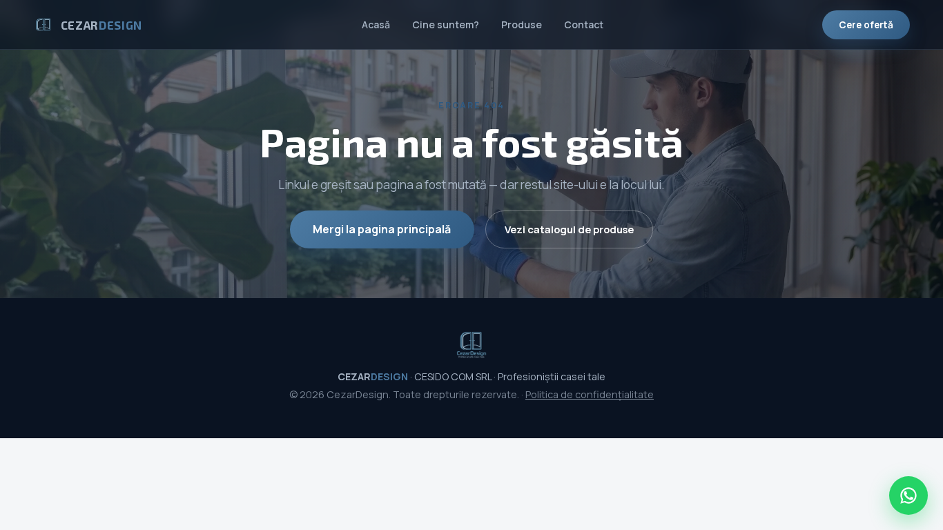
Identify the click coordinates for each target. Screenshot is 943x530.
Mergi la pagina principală (382, 229)
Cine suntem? (445, 24)
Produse (521, 24)
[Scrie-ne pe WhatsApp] (908, 495)
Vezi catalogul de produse (569, 229)
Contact (583, 24)
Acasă (376, 24)
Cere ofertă (866, 25)
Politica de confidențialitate (589, 394)
